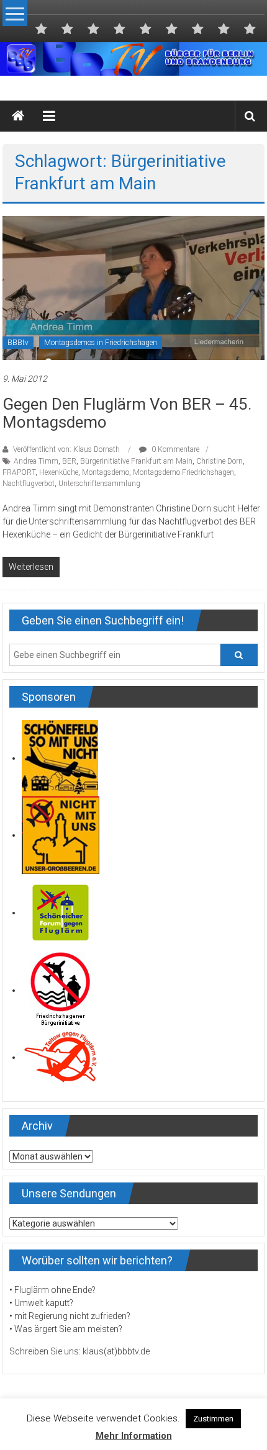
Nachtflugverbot (28, 483)
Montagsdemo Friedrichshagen (183, 472)
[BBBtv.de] (18, 116)
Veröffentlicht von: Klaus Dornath (66, 449)
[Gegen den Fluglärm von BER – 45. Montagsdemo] (133, 287)
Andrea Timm (36, 461)
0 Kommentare (174, 449)
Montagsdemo (105, 472)
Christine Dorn (219, 461)
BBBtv (18, 342)
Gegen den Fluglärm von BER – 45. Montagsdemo (126, 413)
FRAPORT (18, 472)
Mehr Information (134, 1435)
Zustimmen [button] (213, 1418)
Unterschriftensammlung (99, 483)
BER (69, 461)
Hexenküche (58, 472)
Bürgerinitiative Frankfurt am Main (136, 461)
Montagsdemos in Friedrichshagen (100, 342)
